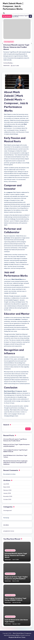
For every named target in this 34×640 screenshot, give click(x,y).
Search (6, 425)
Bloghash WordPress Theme (17, 637)
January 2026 (7, 493)
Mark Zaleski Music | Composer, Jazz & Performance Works (13, 6)
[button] (8, 63)
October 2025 (7, 499)
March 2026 (6, 487)
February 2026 (7, 490)
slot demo (6, 525)
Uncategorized (8, 41)
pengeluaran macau (8, 531)
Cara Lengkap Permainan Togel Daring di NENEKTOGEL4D (15, 450)
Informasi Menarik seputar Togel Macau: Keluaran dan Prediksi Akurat (16, 47)
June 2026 (6, 484)
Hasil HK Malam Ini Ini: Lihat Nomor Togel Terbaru (15, 456)
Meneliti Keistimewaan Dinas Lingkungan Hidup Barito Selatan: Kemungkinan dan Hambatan (15, 462)
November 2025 (7, 496)
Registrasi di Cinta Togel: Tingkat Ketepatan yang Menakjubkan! (16, 445)
